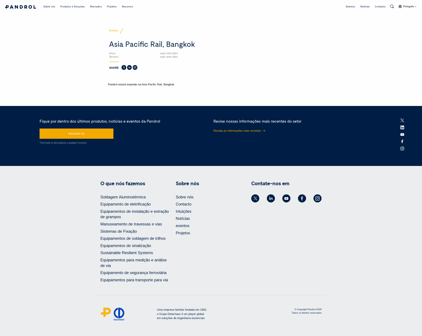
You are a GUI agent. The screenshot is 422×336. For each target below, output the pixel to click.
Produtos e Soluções (72, 6)
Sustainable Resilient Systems (126, 252)
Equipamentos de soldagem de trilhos (133, 238)
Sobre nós (49, 6)
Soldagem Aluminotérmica (123, 197)
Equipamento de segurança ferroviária (133, 272)
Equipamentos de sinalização (125, 245)
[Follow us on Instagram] (317, 198)
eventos (182, 225)
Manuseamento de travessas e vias (131, 224)
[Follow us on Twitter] (255, 198)
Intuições (183, 211)
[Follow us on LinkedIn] (271, 198)
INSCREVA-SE (76, 133)
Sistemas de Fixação (118, 231)
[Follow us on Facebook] (302, 198)
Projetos (112, 6)
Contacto (380, 6)
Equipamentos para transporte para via (134, 280)
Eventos (350, 6)
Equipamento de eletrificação (125, 204)
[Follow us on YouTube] (286, 198)
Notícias (365, 6)
